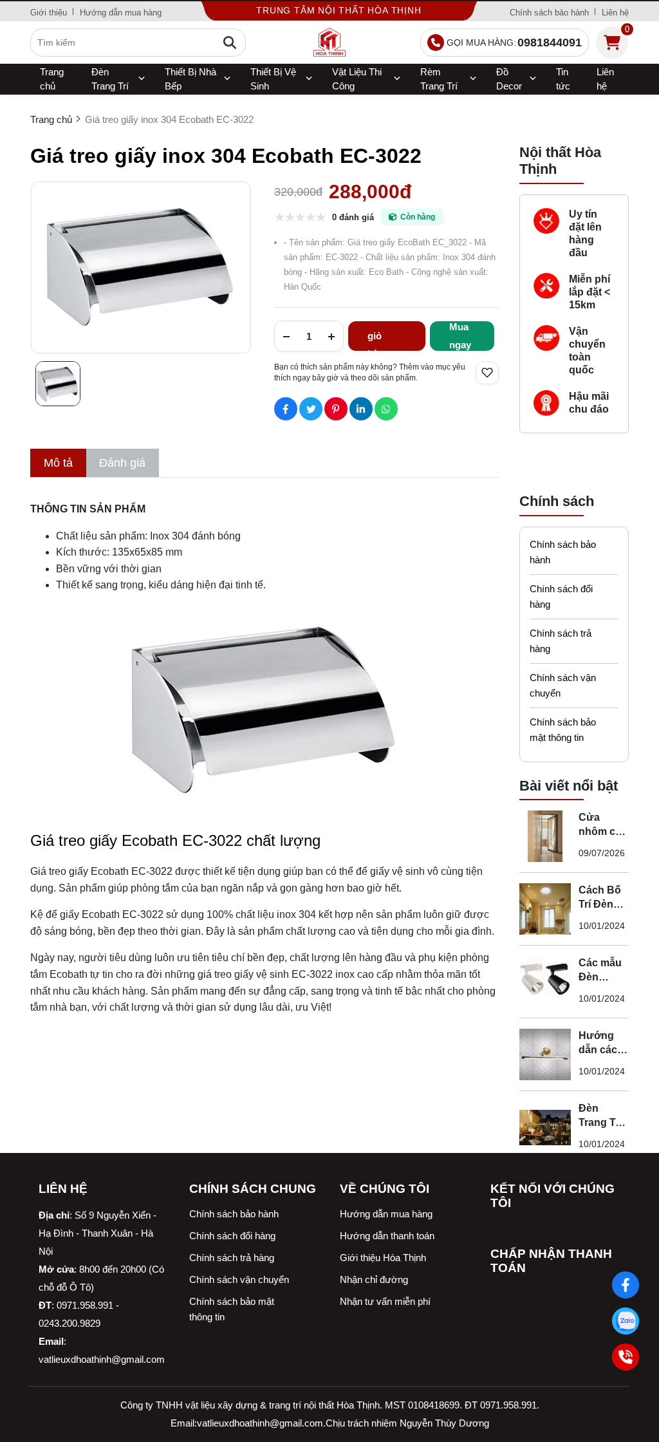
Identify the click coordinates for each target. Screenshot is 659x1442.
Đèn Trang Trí (110, 78)
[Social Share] (285, 408)
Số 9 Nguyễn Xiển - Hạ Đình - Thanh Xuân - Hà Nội (97, 1233)
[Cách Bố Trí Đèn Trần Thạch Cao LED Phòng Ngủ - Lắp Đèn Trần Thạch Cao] (545, 909)
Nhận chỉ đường (374, 1279)
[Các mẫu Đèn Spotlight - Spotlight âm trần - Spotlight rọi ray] (545, 981)
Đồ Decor (509, 78)
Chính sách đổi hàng (561, 596)
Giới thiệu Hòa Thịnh (383, 1257)
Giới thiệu (48, 12)
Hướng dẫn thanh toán (387, 1235)
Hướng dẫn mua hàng (121, 12)
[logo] (329, 42)
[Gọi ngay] (625, 1357)
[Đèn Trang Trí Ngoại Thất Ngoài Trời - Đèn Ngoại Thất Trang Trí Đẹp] (545, 1127)
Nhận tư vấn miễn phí (385, 1301)
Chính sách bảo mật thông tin (563, 729)
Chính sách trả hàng (560, 641)
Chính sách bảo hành (549, 12)
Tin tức (563, 78)
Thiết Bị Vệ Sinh (273, 78)
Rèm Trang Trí (439, 78)
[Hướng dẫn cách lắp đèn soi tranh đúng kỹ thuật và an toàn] (545, 1054)
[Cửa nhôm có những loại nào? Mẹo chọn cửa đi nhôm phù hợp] (545, 836)
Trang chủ (52, 78)
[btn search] (230, 42)
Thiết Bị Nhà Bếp (190, 78)
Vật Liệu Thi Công (357, 78)
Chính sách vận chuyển (563, 685)
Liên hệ (615, 12)
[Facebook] (625, 1285)
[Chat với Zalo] (625, 1321)
